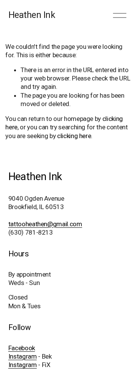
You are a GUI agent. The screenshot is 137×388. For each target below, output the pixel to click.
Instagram (22, 356)
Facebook (21, 348)
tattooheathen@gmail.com (45, 224)
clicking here (74, 136)
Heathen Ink (31, 15)
